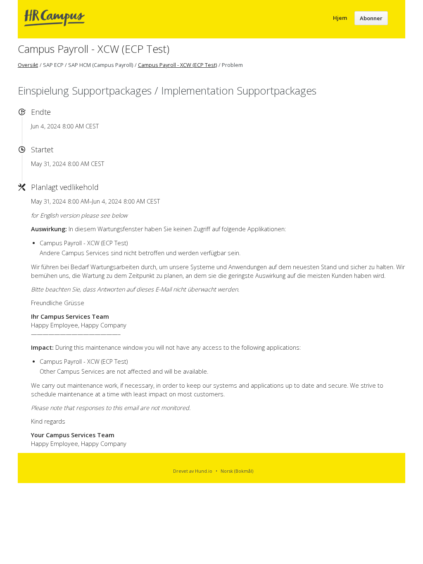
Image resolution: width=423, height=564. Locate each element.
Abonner (371, 18)
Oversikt (28, 65)
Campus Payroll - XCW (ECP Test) (93, 49)
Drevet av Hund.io (192, 471)
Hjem (340, 17)
